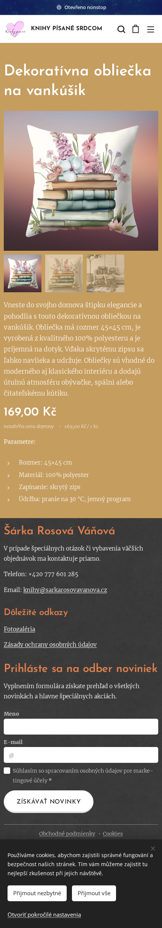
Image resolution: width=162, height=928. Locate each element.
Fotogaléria (19, 629)
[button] (120, 29)
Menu (150, 29)
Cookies (113, 833)
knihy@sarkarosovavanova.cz (65, 590)
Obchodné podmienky (67, 833)
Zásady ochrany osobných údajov (50, 644)
